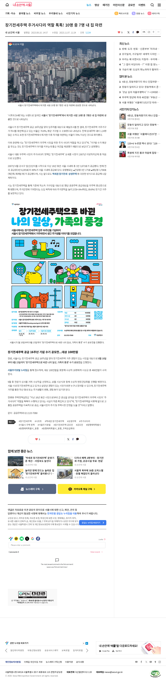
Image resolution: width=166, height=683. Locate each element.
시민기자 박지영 (133, 156)
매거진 (106, 5)
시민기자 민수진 (133, 147)
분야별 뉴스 (24, 13)
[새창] (32, 489)
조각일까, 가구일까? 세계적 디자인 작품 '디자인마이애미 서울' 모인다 (140, 54)
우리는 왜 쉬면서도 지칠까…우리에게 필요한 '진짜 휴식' (140, 59)
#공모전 (79, 425)
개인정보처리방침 (13, 661)
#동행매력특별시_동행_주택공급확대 (58, 428)
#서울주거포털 (44, 425)
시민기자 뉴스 (73, 13)
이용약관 (69, 661)
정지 (83, 643)
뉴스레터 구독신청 (54, 661)
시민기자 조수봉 (133, 137)
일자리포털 (78, 650)
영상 (97, 5)
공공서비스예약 (51, 650)
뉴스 (89, 5)
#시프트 (38, 421)
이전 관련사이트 (6, 650)
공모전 (131, 5)
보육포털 (66, 650)
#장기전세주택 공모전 (63, 425)
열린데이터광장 (17, 650)
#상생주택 (71, 421)
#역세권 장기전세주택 (54, 421)
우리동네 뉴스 (56, 13)
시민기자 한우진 (133, 119)
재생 (86, 643)
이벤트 (141, 5)
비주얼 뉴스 (40, 13)
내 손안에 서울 (22, 4)
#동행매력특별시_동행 (29, 428)
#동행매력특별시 (93, 425)
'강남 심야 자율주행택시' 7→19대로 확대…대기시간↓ (140, 92)
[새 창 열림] (155, 670)
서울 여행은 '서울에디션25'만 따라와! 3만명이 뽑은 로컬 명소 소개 (140, 102)
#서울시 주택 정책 (27, 425)
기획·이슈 (10, 13)
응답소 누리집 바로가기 (91, 522)
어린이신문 (119, 5)
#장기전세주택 (25, 421)
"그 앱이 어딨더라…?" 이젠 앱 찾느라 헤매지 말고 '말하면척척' (140, 64)
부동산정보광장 (34, 650)
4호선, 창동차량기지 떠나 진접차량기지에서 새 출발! (140, 81)
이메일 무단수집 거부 (33, 661)
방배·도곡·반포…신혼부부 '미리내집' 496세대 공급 (140, 49)
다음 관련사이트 (87, 650)
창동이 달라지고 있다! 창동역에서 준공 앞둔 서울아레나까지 (140, 87)
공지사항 (80, 661)
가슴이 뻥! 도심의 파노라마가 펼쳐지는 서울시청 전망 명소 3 (140, 69)
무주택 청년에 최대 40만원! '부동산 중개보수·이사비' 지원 (140, 97)
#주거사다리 (84, 421)
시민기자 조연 (132, 128)
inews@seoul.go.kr (113, 672)
